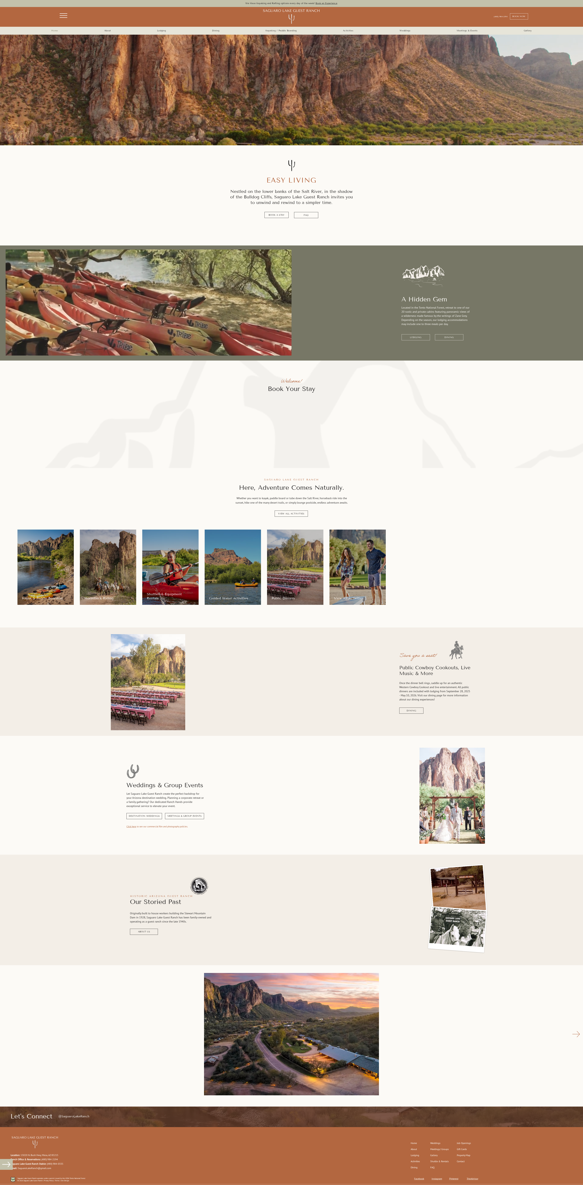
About (414, 1149)
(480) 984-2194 (49, 1159)
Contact (461, 1161)
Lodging (415, 1155)
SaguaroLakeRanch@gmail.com (34, 1168)
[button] (63, 15)
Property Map (463, 1155)
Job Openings (464, 1143)
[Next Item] (576, 1034)
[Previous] (117, 682)
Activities (415, 1161)
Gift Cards (462, 1149)
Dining (414, 1167)
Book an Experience (326, 3)
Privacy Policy (49, 1181)
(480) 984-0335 (55, 1163)
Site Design (65, 1181)
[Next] (179, 682)
